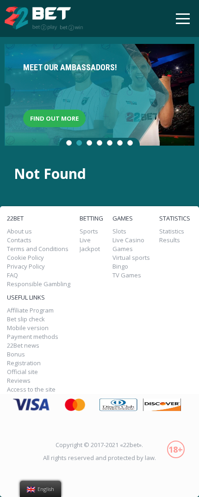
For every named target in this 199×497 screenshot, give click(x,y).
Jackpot (90, 248)
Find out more (54, 118)
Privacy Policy (26, 266)
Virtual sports (131, 257)
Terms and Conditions (37, 248)
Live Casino (128, 240)
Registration (24, 363)
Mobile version (28, 328)
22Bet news (23, 345)
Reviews (19, 380)
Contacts (19, 240)
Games (122, 248)
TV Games (126, 275)
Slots (119, 231)
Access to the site (31, 389)
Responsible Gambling (38, 284)
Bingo (120, 266)
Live (85, 240)
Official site (22, 371)
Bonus (16, 354)
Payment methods (32, 336)
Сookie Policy (25, 257)
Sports (89, 231)
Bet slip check (26, 319)
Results (169, 240)
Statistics (171, 231)
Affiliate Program (30, 310)
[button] (69, 143)
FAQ (12, 275)
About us (19, 231)
